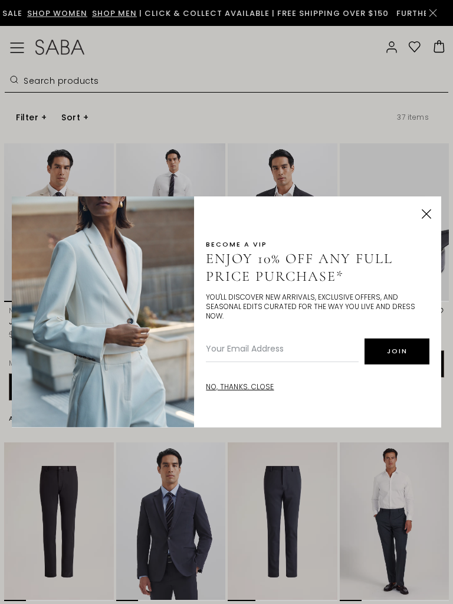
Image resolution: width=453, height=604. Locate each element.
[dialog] (226, 302)
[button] (426, 214)
